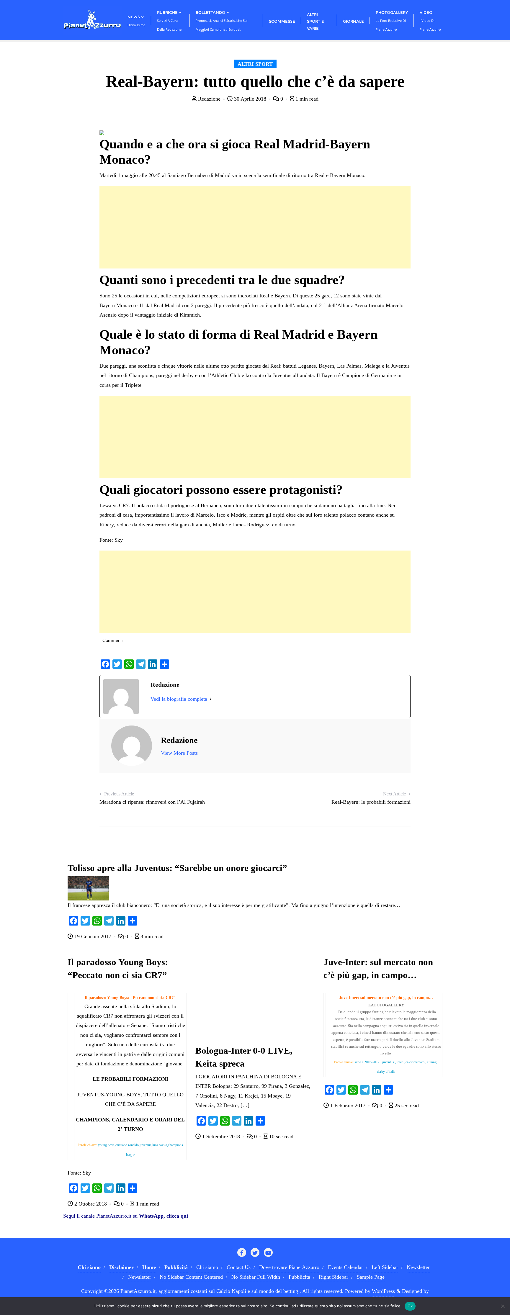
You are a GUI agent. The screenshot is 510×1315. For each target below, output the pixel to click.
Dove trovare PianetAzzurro (289, 1267)
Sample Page (371, 1277)
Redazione (209, 99)
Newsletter (418, 1267)
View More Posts (179, 753)
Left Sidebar (385, 1267)
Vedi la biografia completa (179, 699)
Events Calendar (345, 1267)
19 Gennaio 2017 (93, 936)
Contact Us (239, 1267)
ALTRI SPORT (255, 64)
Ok (410, 1305)
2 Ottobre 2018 (90, 1204)
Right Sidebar (333, 1277)
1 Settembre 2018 (221, 1136)
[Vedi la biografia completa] (210, 699)
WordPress (383, 1291)
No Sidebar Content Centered (191, 1277)
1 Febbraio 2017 (348, 1105)
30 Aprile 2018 (250, 99)
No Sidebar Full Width (255, 1277)
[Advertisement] (254, 227)
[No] (503, 1306)
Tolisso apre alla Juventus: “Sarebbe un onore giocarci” (177, 868)
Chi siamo (207, 1267)
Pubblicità (299, 1277)
